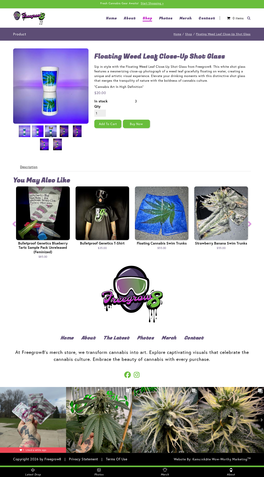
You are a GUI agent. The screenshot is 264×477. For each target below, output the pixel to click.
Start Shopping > (152, 3)
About (88, 338)
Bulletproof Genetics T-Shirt (102, 243)
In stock (101, 101)
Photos (145, 338)
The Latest (116, 338)
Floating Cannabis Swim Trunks (162, 243)
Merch (169, 338)
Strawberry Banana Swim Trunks (221, 243)
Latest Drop (33, 474)
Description (28, 167)
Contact (194, 338)
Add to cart (108, 124)
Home (177, 34)
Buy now (136, 124)
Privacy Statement (83, 459)
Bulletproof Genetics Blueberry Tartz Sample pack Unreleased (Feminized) (43, 247)
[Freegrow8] (29, 18)
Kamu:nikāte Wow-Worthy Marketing (221, 459)
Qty (97, 106)
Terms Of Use (116, 459)
